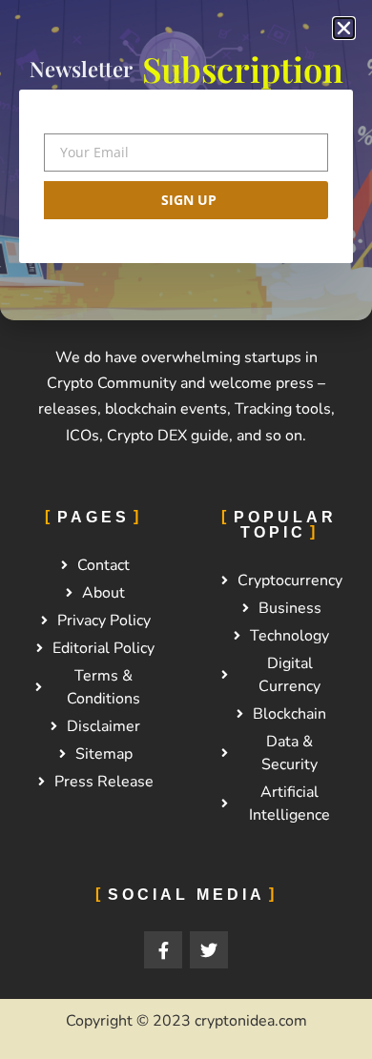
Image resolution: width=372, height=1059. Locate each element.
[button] (344, 28)
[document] (186, 529)
